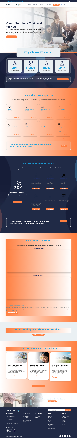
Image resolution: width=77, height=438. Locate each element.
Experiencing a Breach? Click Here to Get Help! (15, 1)
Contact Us (56, 4)
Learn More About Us (62, 79)
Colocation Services (26, 421)
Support (63, 425)
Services (35, 4)
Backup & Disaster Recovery (27, 420)
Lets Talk (64, 145)
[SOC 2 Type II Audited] (14, 430)
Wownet (36, 417)
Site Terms (8, 435)
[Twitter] (67, 436)
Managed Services (26, 416)
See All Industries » (67, 138)
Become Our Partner (12, 312)
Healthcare (49, 421)
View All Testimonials (38, 334)
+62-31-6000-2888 (10, 427)
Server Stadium (37, 416)
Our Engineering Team (65, 416)
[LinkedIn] (65, 436)
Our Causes (64, 417)
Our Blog (63, 420)
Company (49, 4)
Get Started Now (11, 36)
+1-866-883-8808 (10, 419)
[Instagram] (63, 436)
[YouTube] (70, 436)
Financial (49, 417)
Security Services (25, 417)
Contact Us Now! (52, 401)
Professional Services (51, 424)
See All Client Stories (38, 385)
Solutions (28, 4)
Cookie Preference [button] (18, 435)
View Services (36, 188)
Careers (63, 424)
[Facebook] (60, 436)
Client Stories (64, 421)
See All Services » (67, 215)
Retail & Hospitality (51, 425)
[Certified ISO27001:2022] (9, 430)
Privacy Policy (12, 435)
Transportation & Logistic (51, 428)
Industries (42, 4)
